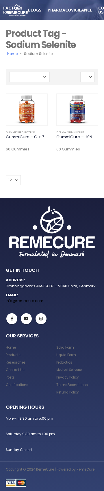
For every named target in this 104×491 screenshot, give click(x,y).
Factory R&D (12, 10)
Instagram (41, 318)
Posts (10, 377)
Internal (30, 132)
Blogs (35, 10)
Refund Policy (67, 392)
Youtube (26, 318)
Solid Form (65, 347)
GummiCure (14, 132)
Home (12, 53)
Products (13, 355)
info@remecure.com (24, 300)
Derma (61, 132)
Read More (38, 103)
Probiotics (64, 362)
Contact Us (15, 370)
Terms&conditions (72, 385)
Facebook (11, 318)
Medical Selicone (69, 370)
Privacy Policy (67, 377)
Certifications (17, 385)
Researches (16, 362)
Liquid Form (66, 355)
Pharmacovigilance (70, 10)
